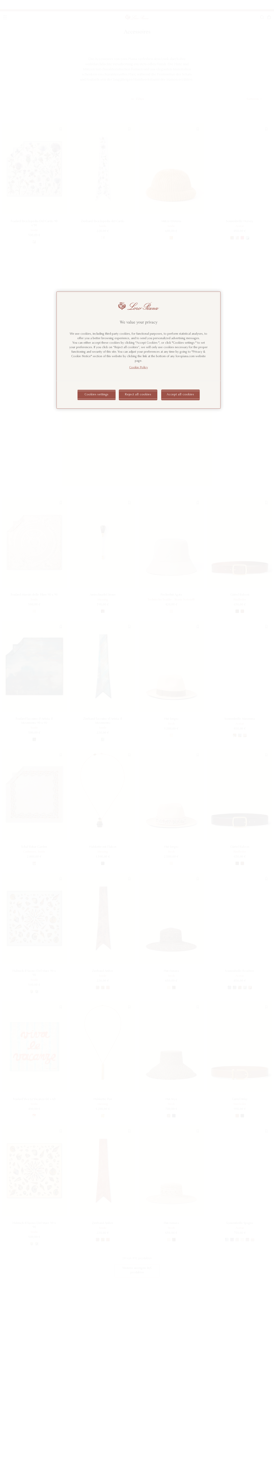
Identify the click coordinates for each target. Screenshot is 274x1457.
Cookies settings (97, 394)
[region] (138, 350)
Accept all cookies (180, 394)
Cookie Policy (138, 367)
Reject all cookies (138, 394)
